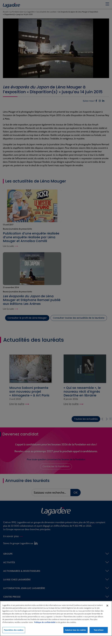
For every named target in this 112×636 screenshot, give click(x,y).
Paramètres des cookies (13, 630)
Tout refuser (99, 630)
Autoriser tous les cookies (75, 630)
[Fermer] (107, 605)
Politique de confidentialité (45, 622)
